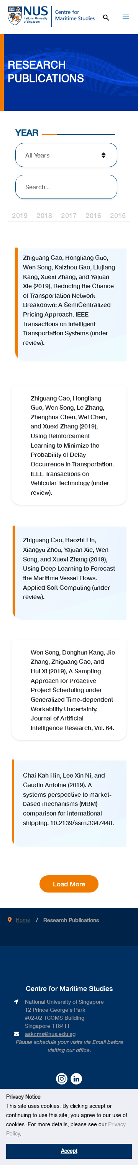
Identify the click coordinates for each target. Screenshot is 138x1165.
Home (23, 919)
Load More (69, 884)
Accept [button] (69, 1151)
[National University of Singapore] (28, 15)
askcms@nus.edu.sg (50, 1033)
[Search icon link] (106, 16)
